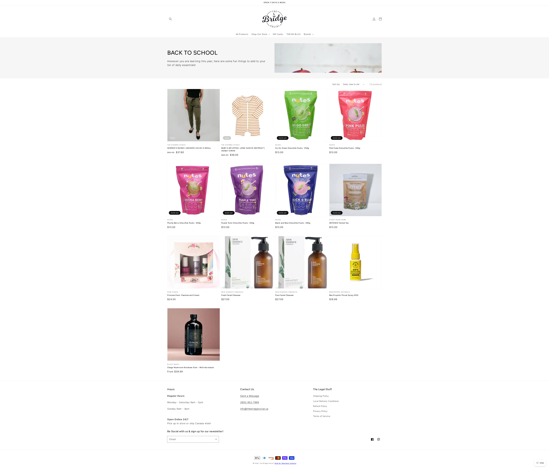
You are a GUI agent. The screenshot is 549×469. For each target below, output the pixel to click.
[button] (170, 19)
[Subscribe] (215, 439)
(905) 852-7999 (249, 402)
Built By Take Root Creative (285, 463)
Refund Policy (320, 406)
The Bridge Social (266, 463)
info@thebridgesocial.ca (254, 408)
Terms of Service (321, 416)
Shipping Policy (321, 396)
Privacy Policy (320, 411)
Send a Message (249, 395)
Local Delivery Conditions (326, 401)
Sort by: (336, 84)
